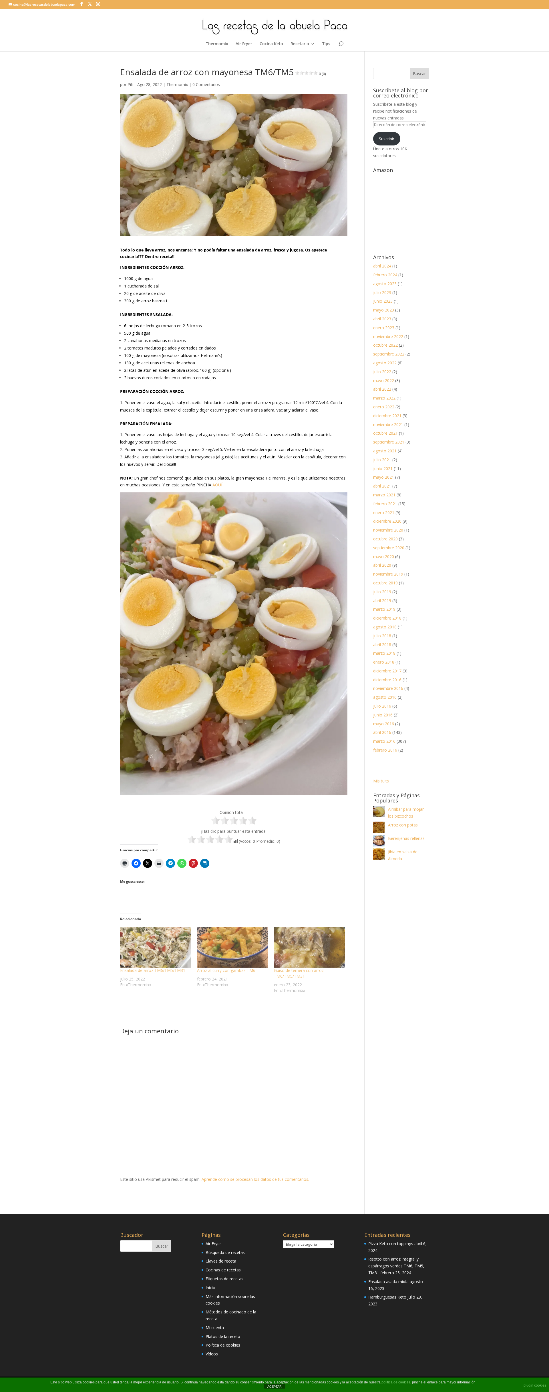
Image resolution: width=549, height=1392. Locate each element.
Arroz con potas (403, 825)
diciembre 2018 (387, 618)
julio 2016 (382, 706)
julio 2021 (382, 459)
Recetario (300, 44)
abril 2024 (382, 266)
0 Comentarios (206, 84)
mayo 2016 (383, 723)
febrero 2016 (385, 750)
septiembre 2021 (388, 442)
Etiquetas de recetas (224, 1278)
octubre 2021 (385, 433)
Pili (130, 84)
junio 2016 (383, 715)
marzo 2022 (384, 398)
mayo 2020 (383, 556)
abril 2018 (382, 644)
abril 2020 (382, 565)
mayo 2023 (383, 310)
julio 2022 (382, 371)
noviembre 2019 (388, 574)
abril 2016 (382, 732)
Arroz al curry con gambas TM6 (226, 970)
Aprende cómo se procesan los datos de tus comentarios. (255, 1179)
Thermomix (217, 44)
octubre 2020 (385, 539)
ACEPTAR (274, 1386)
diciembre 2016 (387, 679)
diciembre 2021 (387, 415)
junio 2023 (383, 301)
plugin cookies (535, 1385)
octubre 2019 (385, 583)
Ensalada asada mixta (388, 1281)
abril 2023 (382, 318)
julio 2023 (382, 292)
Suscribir (386, 138)
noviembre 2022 (388, 336)
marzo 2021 (384, 495)
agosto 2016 (385, 697)
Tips (326, 44)
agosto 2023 (385, 283)
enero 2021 (383, 512)
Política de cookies (223, 1345)
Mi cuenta (215, 1327)
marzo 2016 (384, 741)
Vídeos (212, 1354)
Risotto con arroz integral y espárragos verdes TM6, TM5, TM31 (396, 1265)
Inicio (210, 1287)
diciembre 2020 (387, 521)
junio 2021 (383, 468)
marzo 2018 (384, 653)
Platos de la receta (223, 1336)
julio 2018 (382, 635)
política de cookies (395, 1382)
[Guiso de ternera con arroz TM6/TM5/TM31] (309, 947)
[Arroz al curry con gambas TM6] (232, 947)
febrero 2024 (385, 274)
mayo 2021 (383, 477)
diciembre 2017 (387, 671)
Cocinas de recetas (223, 1270)
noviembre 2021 (388, 424)
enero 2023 (383, 327)
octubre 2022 (385, 345)
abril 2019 (382, 600)
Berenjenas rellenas (406, 838)
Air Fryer (244, 44)
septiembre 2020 (388, 547)
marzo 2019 (384, 609)
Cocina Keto (271, 44)
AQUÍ (217, 485)
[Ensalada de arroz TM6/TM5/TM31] (155, 947)
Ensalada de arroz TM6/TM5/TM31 (152, 970)
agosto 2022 (385, 363)
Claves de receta (221, 1261)
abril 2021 (382, 486)
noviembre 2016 (388, 688)
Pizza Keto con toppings (390, 1243)
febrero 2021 (385, 503)
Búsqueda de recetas (225, 1252)
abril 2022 (382, 389)
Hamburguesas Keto (387, 1297)
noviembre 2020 (388, 530)
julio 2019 (382, 591)
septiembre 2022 (388, 354)
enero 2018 (383, 662)
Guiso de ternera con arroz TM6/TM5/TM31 (299, 973)
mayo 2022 (383, 380)
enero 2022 (383, 407)
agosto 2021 (385, 451)
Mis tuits (381, 781)
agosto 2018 (385, 627)
